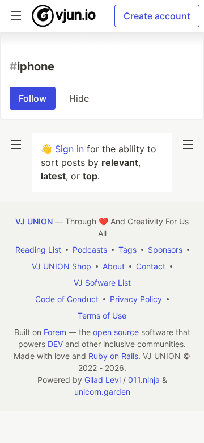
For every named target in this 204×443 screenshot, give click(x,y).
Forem (55, 332)
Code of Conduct (67, 299)
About (114, 266)
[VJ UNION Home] (64, 16)
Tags (127, 249)
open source (116, 332)
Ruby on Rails (113, 356)
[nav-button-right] (188, 144)
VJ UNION (34, 221)
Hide (79, 98)
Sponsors (165, 249)
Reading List (38, 249)
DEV (55, 344)
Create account (157, 16)
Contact (150, 266)
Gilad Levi (102, 380)
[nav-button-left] (16, 144)
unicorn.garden (102, 391)
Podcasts (90, 249)
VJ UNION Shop (61, 266)
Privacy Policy (136, 299)
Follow (32, 98)
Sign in (69, 148)
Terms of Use (102, 315)
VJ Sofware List (102, 282)
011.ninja (144, 380)
